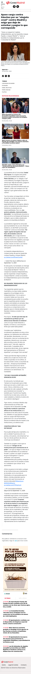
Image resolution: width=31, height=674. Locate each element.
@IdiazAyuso (19, 481)
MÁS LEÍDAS (23, 598)
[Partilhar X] (6, 76)
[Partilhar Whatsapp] (9, 76)
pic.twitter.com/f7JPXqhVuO (12, 485)
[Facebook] (14, 6)
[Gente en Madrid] (15, 3)
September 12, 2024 (10, 263)
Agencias (5, 69)
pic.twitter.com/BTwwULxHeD (13, 257)
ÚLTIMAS (7, 598)
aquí (16, 540)
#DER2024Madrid (9, 483)
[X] (17, 6)
